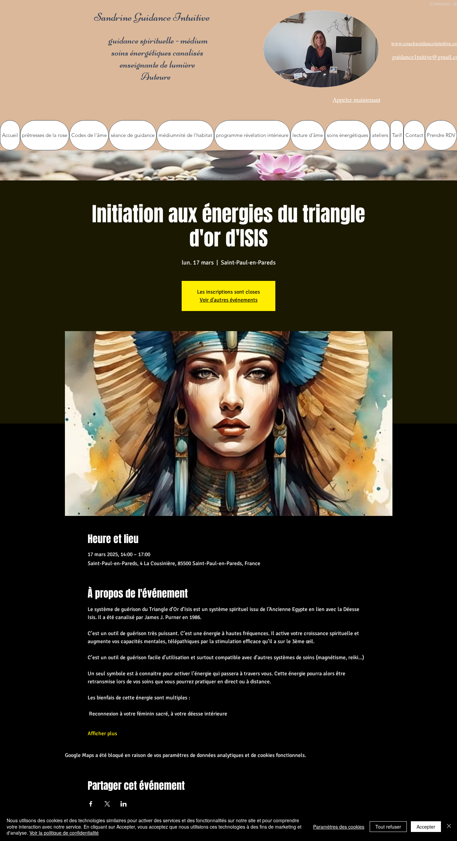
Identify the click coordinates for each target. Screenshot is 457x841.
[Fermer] (449, 826)
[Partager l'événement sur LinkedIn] (123, 804)
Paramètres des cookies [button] (338, 826)
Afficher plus (102, 733)
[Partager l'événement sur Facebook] (91, 804)
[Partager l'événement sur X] (107, 804)
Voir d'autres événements (229, 300)
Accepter (426, 826)
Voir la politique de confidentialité (64, 832)
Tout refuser (388, 826)
